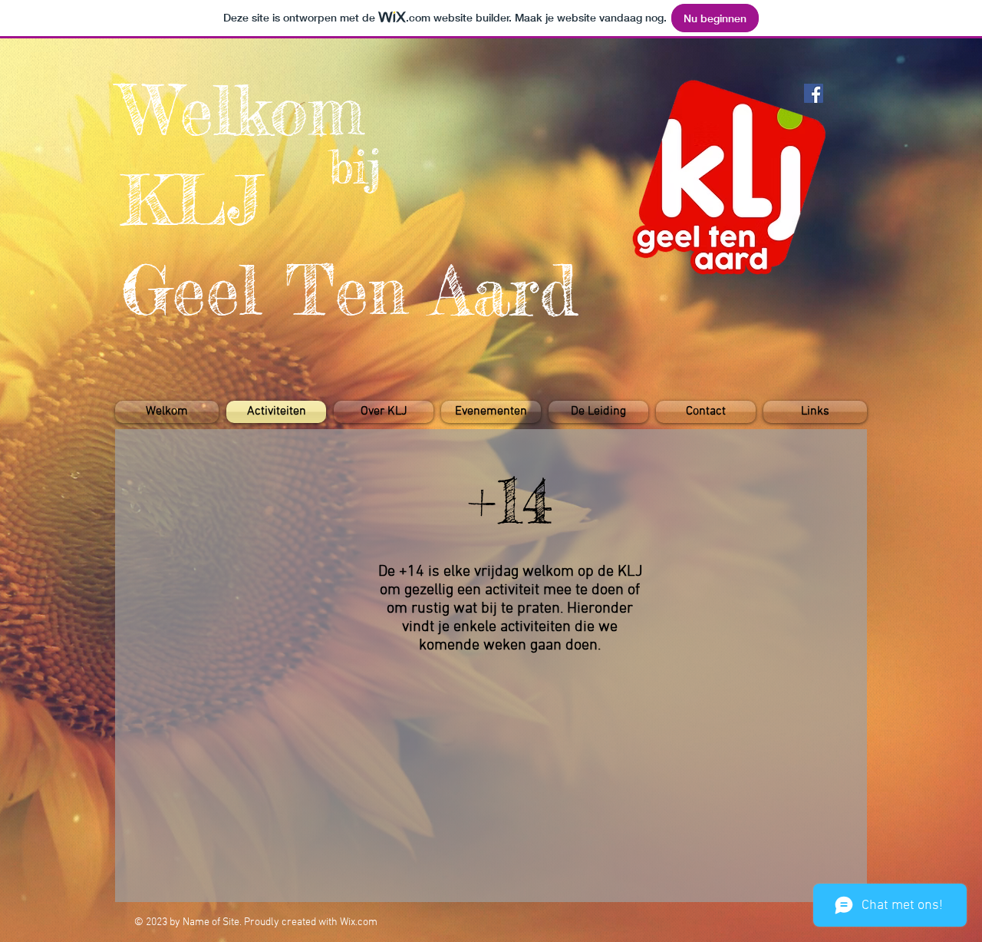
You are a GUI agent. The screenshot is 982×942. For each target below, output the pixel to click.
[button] (491, 412)
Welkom (242, 110)
